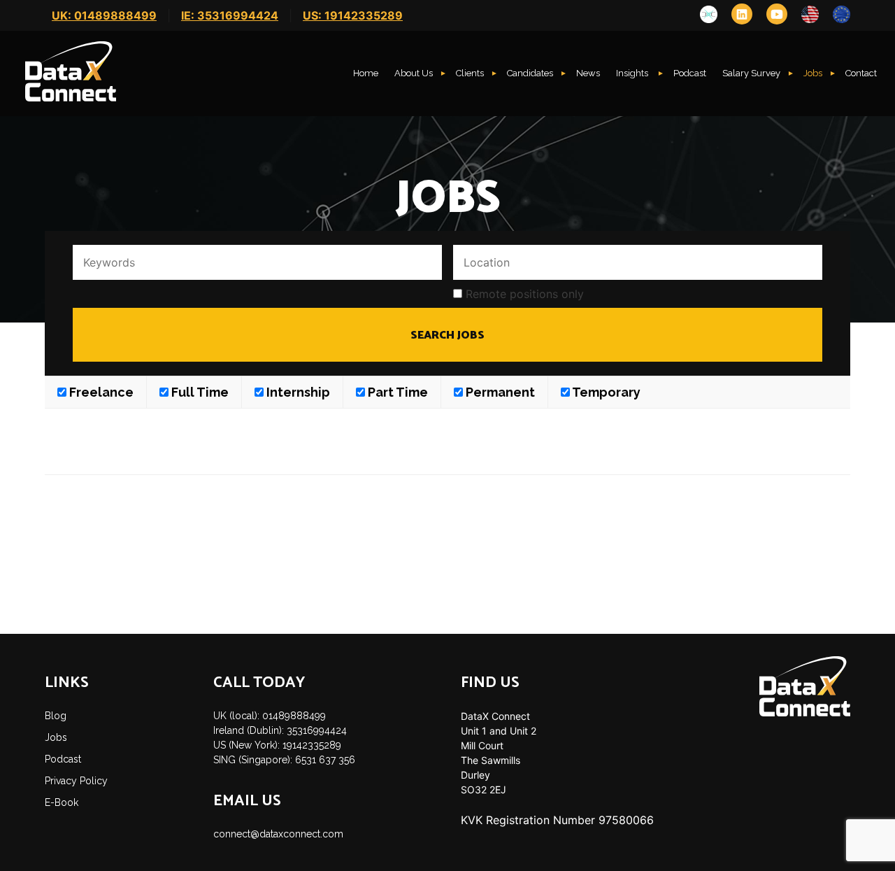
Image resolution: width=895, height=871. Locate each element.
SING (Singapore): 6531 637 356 (284, 759)
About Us (413, 73)
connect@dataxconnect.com (278, 834)
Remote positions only (525, 294)
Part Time (396, 392)
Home (365, 73)
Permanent (499, 392)
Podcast (689, 73)
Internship (297, 392)
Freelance (100, 392)
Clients (470, 73)
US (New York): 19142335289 (277, 745)
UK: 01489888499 (104, 15)
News (588, 73)
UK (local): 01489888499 (269, 715)
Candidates (530, 73)
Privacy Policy (76, 780)
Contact (861, 73)
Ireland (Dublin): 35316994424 (280, 730)
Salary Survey (751, 73)
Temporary (605, 392)
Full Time (199, 392)
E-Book (61, 802)
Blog (55, 715)
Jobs (812, 73)
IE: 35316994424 (229, 15)
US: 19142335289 (353, 15)
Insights (633, 73)
